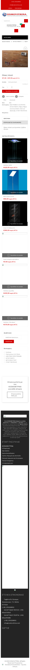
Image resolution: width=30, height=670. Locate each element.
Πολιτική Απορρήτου (7, 460)
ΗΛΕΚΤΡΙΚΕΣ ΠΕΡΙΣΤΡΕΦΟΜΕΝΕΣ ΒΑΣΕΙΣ (14, 356)
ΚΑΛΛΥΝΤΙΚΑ (21, 105)
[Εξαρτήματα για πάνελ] (24, 75)
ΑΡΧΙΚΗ (10, 8)
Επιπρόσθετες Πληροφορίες (12, 122)
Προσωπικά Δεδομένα (8, 453)
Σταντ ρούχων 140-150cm (13, 354)
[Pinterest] (13, 112)
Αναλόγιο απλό (7, 165)
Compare (21, 96)
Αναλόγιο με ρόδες (8, 291)
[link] (15, 665)
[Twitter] (10, 112)
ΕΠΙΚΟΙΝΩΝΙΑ (18, 8)
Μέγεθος (4, 82)
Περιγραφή (7, 118)
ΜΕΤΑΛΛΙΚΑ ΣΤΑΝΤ (11, 360)
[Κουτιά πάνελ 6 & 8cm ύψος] (27, 75)
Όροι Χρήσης (5, 451)
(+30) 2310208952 (16, 1)
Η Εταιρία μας (6, 448)
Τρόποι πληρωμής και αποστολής (11, 456)
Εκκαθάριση (25, 84)
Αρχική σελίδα (6, 41)
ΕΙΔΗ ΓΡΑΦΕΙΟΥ (14, 105)
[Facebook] (11, 112)
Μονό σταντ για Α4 (8, 196)
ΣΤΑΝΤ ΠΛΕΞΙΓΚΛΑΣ (21, 110)
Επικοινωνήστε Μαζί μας (16, 395)
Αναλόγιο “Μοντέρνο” (9, 322)
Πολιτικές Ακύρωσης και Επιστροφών (12, 458)
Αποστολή (12, 100)
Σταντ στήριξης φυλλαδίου (11, 259)
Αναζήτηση (9, 341)
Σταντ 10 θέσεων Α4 (9, 228)
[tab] (15, 119)
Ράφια (20, 107)
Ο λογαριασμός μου (7, 463)
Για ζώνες (8, 352)
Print (4, 100)
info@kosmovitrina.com (16, 5)
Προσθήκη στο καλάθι (12, 91)
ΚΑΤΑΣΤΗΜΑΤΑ (17, 41)
